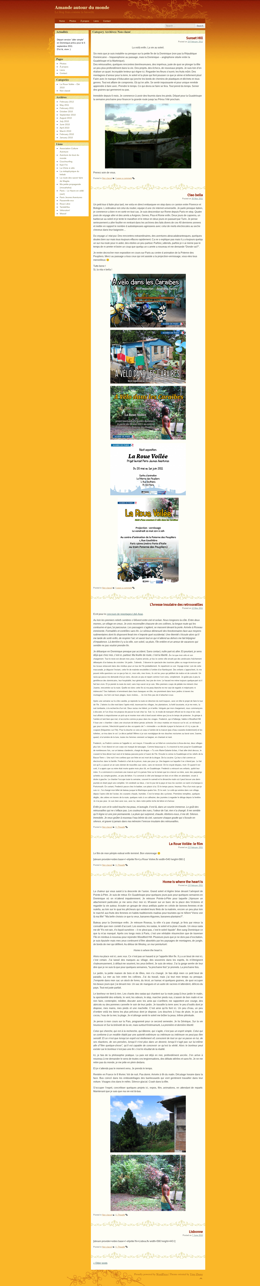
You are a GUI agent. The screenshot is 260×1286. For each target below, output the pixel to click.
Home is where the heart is (183, 881)
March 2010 (65, 131)
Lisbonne (196, 1231)
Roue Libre (65, 204)
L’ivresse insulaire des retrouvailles (176, 604)
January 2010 (66, 137)
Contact (107, 21)
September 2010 (68, 115)
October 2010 (66, 111)
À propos (84, 21)
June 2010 (65, 124)
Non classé (107, 178)
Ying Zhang (196, 1274)
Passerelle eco (67, 200)
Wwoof (63, 213)
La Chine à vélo (67, 168)
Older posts (100, 1263)
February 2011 (67, 108)
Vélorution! (65, 210)
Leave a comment (124, 178)
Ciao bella (195, 195)
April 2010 (64, 128)
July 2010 (64, 121)
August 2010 (66, 118)
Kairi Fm (64, 165)
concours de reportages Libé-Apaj (125, 614)
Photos (72, 21)
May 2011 (64, 105)
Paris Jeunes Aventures (71, 197)
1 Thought (120, 827)
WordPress (162, 1274)
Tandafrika (65, 207)
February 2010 (67, 134)
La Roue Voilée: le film (186, 843)
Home (62, 21)
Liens (96, 21)
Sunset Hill (194, 38)
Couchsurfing (66, 161)
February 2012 (67, 101)
